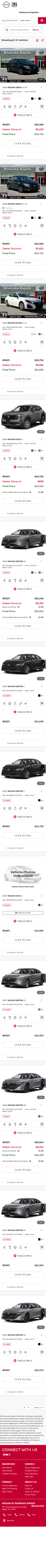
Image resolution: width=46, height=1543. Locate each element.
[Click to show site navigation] (42, 20)
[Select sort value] (42, 40)
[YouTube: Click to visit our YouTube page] (7, 1455)
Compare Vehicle (15, 156)
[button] (9, 20)
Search (36, 30)
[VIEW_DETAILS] (23, 873)
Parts (34, 1515)
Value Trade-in (7, 1492)
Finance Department (9, 1486)
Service (22, 1515)
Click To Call (23, 143)
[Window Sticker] (42, 106)
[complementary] (38, 1535)
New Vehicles (7, 1468)
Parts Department (31, 1474)
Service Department (32, 1468)
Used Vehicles (7, 1471)
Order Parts (29, 1477)
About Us (28, 1486)
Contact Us (29, 1489)
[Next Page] (28, 1407)
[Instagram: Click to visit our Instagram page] (9, 1455)
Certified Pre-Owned (9, 1474)
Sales (10, 1515)
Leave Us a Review (32, 1492)
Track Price (24, 115)
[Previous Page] (24, 1407)
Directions (25, 20)
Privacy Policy (30, 1495)
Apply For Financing (9, 1489)
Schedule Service (31, 1471)
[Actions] (41, 87)
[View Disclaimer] (26, 106)
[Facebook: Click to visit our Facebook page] (4, 1455)
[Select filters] (37, 40)
